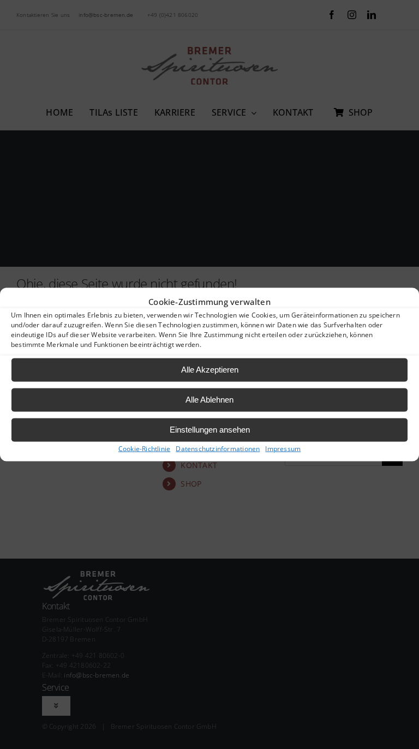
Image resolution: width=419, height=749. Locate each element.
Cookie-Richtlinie (144, 448)
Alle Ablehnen (209, 399)
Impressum (283, 448)
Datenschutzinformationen (218, 448)
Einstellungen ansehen (210, 429)
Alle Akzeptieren (209, 369)
